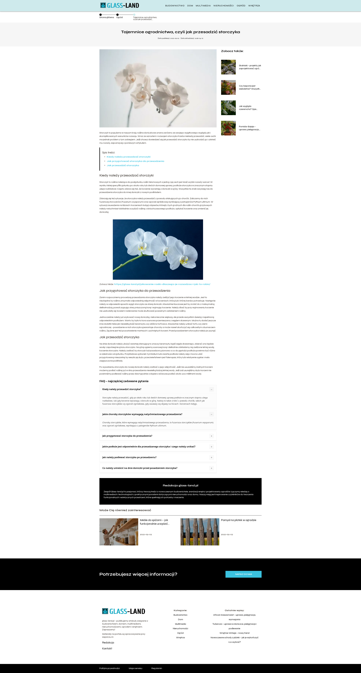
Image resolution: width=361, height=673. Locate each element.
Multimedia (203, 5)
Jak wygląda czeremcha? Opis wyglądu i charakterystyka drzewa (247, 108)
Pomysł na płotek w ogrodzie (238, 520)
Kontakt (107, 648)
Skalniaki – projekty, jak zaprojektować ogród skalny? (250, 67)
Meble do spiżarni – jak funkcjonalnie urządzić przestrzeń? (154, 522)
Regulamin (156, 668)
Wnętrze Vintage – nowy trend (234, 633)
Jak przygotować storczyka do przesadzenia (135, 161)
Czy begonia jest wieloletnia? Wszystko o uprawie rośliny (250, 87)
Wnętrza (254, 5)
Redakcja (108, 642)
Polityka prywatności (109, 668)
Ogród (241, 5)
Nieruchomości (223, 5)
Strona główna (106, 17)
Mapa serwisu (135, 668)
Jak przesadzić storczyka (123, 165)
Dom (190, 5)
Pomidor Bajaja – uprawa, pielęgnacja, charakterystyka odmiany (249, 128)
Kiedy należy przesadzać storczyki (128, 156)
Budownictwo (175, 5)
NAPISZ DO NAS (243, 574)
